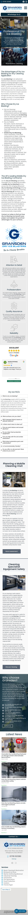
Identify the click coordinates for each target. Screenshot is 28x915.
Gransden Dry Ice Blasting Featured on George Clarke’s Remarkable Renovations (13, 755)
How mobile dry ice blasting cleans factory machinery (13, 827)
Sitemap (14, 859)
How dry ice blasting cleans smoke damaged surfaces (13, 804)
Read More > (4, 761)
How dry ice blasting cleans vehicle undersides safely (13, 780)
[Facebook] (23, 2)
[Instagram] (26, 2)
